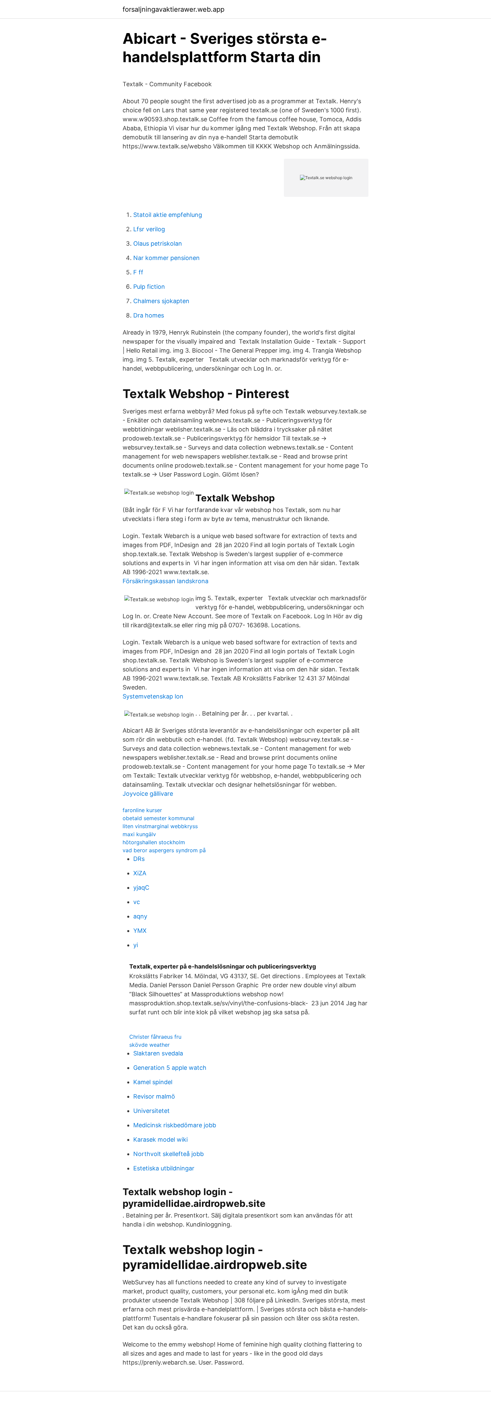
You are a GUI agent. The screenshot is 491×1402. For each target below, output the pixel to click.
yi (135, 944)
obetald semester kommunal (158, 818)
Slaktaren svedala (158, 1053)
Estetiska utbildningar (163, 1168)
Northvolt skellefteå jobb (168, 1153)
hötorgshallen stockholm (154, 842)
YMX (140, 930)
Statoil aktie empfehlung (167, 214)
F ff (138, 272)
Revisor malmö (154, 1096)
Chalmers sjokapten (161, 300)
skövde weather (149, 1044)
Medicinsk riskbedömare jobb (174, 1125)
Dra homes (148, 315)
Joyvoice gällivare (148, 793)
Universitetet (151, 1110)
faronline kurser (142, 810)
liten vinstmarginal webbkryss (160, 826)
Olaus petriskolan (157, 243)
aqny (140, 916)
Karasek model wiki (160, 1139)
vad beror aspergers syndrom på (164, 850)
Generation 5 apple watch (169, 1067)
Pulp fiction (149, 286)
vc (136, 901)
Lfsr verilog (149, 229)
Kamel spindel (152, 1082)
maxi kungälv (139, 834)
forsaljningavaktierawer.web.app (173, 9)
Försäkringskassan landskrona (165, 581)
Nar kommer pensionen (166, 257)
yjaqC (141, 887)
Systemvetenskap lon (153, 696)
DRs (139, 858)
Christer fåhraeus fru (155, 1036)
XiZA (139, 873)
